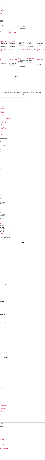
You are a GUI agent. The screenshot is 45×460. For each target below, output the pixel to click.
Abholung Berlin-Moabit (5, 287)
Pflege (5, 322)
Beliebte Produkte (3, 404)
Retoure (2, 117)
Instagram (2, 131)
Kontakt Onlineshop (3, 125)
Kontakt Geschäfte (3, 128)
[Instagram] (16, 236)
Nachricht (1, 422)
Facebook (2, 135)
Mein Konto (2, 10)
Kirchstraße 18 (2, 222)
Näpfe (2, 411)
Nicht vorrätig (39, 45)
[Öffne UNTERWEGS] (30, 23)
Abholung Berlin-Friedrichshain (5, 286)
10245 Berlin (1, 209)
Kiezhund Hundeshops (4, 7)
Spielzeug (5, 357)
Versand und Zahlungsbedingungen (5, 118)
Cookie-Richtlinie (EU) (4, 111)
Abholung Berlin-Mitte (4, 285)
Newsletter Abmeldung (4, 133)
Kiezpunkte (2, 11)
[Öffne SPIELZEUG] (25, 23)
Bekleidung (6, 292)
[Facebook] (1, 236)
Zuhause (1, 401)
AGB (1, 109)
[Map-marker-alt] (31, 236)
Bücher (2, 412)
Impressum (2, 108)
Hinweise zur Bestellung (4, 119)
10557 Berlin (1, 223)
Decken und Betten (3, 408)
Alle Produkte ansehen (4, 405)
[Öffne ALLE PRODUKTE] (5, 23)
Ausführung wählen (3, 46)
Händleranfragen (3, 129)
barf (5, 284)
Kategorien (2, 269)
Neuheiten (2, 406)
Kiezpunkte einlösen (3, 123)
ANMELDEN (16, 76)
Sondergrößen (2, 314)
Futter (5, 261)
